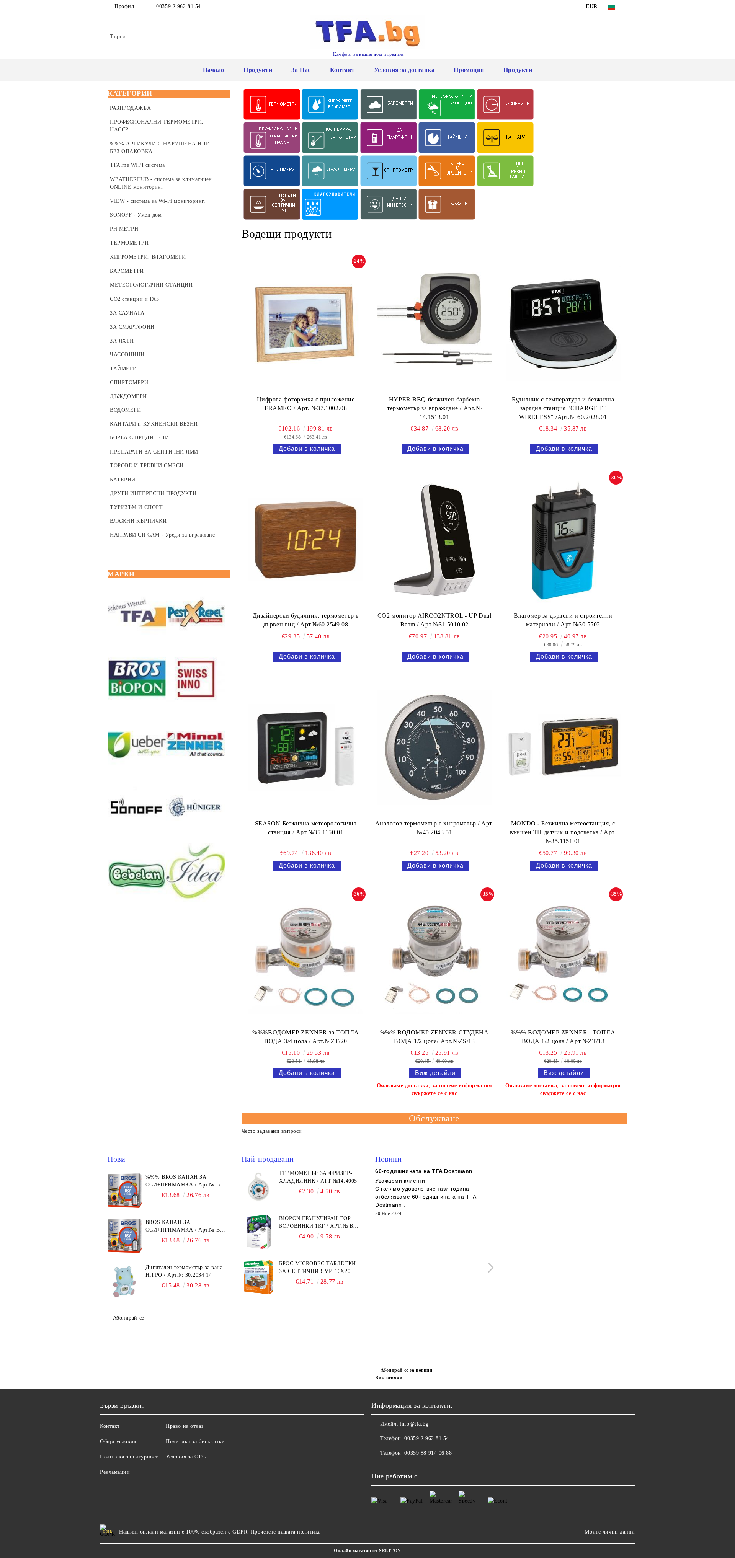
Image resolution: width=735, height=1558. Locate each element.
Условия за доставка (404, 70)
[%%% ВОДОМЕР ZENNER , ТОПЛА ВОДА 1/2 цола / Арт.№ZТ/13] (563, 956)
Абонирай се (128, 1318)
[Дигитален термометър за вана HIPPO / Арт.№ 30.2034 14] (125, 1281)
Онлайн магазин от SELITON (367, 1550)
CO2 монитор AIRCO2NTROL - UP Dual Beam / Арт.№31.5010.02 (434, 620)
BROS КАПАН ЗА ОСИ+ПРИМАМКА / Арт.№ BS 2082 (184, 1226)
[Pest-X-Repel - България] (195, 614)
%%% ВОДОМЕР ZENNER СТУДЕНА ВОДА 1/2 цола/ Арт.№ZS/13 (434, 1036)
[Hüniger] (195, 808)
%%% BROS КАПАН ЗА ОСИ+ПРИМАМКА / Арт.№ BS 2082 (184, 1181)
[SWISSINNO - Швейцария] (195, 679)
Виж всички (389, 1377)
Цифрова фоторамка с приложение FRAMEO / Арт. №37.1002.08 (306, 403)
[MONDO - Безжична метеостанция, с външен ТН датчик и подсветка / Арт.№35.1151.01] (563, 747)
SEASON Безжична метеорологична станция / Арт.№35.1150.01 (306, 827)
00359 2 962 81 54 (178, 6)
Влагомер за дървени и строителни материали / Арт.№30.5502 (563, 620)
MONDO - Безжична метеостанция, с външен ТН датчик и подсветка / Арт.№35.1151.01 (563, 832)
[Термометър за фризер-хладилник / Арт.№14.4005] (259, 1187)
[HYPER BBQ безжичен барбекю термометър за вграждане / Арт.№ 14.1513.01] (434, 323)
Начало (213, 70)
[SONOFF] (137, 808)
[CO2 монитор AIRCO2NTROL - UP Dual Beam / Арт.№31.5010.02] (434, 540)
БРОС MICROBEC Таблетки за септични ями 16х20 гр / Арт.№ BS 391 (318, 1268)
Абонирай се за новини (406, 1370)
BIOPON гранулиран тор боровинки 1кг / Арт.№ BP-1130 (318, 1222)
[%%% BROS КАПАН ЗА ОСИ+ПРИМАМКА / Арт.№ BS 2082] (125, 1190)
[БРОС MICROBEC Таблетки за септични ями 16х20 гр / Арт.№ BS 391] (259, 1277)
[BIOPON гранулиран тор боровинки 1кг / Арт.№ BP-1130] (259, 1232)
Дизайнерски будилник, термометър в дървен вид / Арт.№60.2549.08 (306, 620)
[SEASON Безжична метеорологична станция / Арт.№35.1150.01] (305, 747)
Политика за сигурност (129, 1457)
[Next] (488, 1268)
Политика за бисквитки (195, 1441)
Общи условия (118, 1441)
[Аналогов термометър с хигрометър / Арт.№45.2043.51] (434, 747)
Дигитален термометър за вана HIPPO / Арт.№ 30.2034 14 (184, 1271)
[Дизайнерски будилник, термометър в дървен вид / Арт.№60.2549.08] (305, 540)
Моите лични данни (610, 1532)
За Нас (300, 70)
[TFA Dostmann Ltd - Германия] (137, 614)
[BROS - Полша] (137, 679)
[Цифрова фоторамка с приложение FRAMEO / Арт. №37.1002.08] (305, 323)
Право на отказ (185, 1426)
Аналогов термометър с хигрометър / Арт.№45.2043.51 (434, 827)
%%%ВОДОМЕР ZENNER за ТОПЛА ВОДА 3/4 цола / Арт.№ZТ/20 (305, 1036)
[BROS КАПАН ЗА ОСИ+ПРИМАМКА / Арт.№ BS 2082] (125, 1236)
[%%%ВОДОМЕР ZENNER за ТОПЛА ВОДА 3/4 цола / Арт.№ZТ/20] (305, 956)
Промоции (469, 70)
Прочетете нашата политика (286, 1532)
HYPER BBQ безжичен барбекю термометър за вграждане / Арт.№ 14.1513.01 (434, 408)
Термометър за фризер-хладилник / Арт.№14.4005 (318, 1177)
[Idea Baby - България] (195, 873)
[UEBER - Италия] (137, 744)
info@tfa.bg (414, 1424)
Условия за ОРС (186, 1457)
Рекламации (115, 1472)
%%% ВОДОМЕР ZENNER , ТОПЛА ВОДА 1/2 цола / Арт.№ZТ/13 (563, 1036)
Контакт (342, 70)
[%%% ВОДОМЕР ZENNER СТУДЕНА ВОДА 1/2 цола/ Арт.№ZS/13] (434, 956)
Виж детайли (435, 1073)
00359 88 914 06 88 (428, 1453)
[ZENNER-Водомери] (195, 744)
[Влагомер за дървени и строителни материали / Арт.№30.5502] (563, 540)
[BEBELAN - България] (137, 873)
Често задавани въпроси (272, 1131)
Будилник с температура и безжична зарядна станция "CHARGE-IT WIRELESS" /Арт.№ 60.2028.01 (563, 408)
